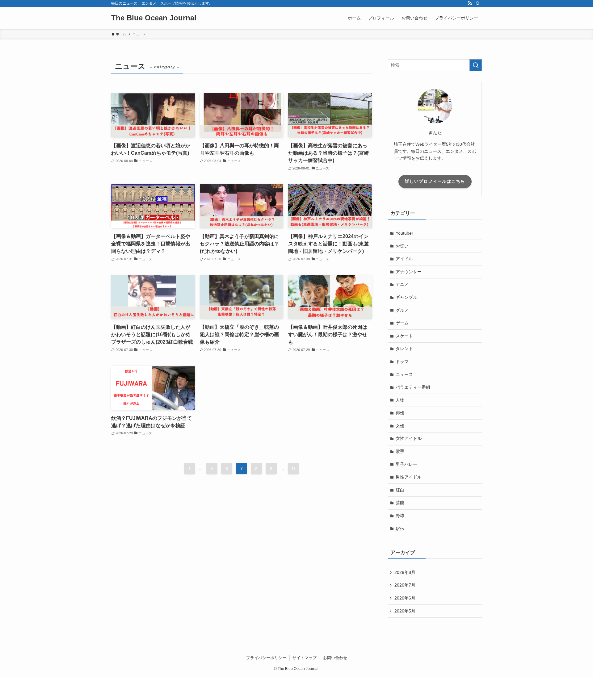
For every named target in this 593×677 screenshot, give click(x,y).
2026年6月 (404, 598)
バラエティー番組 (413, 387)
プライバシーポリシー (266, 657)
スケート (404, 335)
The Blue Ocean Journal (153, 18)
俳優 (400, 412)
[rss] (470, 3)
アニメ (402, 284)
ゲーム (402, 322)
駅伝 (400, 528)
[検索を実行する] (475, 65)
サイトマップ (304, 657)
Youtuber (404, 233)
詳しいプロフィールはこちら (435, 181)
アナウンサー (409, 271)
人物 (400, 400)
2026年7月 (404, 585)
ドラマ (402, 361)
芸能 (400, 502)
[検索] (478, 3)
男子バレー (406, 464)
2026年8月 (404, 572)
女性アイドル (409, 438)
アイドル (404, 258)
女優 (400, 425)
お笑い (402, 246)
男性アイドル (409, 476)
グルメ (402, 310)
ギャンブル (406, 297)
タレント (404, 348)
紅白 (400, 489)
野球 (400, 515)
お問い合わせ (335, 657)
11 (293, 468)
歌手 (400, 451)
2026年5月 (404, 610)
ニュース (404, 374)
